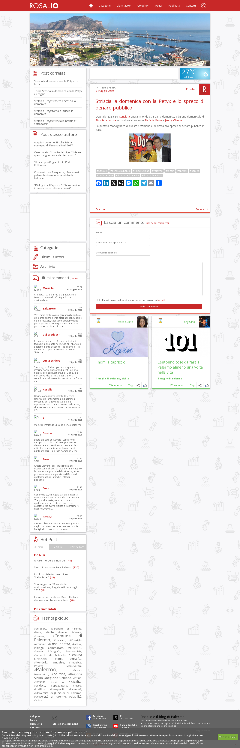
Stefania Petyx (153, 120)
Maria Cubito (125, 322)
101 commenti (178, 385)
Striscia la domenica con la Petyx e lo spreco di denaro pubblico (150, 104)
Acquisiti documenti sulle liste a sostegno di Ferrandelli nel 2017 (53, 144)
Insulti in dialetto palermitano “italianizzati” (51, 576)
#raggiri (170, 170)
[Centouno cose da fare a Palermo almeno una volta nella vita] (181, 342)
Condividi (200, 385)
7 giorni (58, 547)
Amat (38, 632)
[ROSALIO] (44, 5)
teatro (78, 685)
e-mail (187, 723)
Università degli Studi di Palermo (58, 693)
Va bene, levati (227, 737)
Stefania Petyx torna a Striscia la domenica (53, 112)
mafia (76, 658)
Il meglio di (164, 378)
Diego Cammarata (49, 648)
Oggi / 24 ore (77, 547)
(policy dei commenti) (158, 223)
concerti (60, 640)
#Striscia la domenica (127, 175)
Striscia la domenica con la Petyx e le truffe (56, 82)
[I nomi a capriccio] (119, 342)
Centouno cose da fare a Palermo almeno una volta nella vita (180, 367)
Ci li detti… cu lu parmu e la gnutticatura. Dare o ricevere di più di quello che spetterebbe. (55, 297)
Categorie (105, 5)
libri (59, 659)
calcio (63, 632)
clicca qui (49, 743)
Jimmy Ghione (173, 120)
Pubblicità (174, 5)
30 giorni (39, 547)
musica (76, 662)
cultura (77, 644)
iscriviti (162, 300)
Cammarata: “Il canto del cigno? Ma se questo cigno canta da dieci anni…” (57, 154)
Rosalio (190, 89)
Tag (192, 385)
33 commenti (116, 385)
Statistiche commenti (65, 724)
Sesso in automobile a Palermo (56, 567)
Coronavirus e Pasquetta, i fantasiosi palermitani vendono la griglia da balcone (56, 175)
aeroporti (41, 628)
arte (51, 632)
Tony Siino (188, 322)
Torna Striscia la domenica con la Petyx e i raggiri (58, 92)
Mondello (41, 662)
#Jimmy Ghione (141, 170)
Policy (158, 5)
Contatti (191, 5)
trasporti (58, 689)
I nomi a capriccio (110, 362)
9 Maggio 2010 (105, 90)
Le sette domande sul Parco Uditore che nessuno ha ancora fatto (56, 598)
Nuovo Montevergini (58, 666)
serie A (58, 682)
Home (91, 5)
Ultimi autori (124, 5)
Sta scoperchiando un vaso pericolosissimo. (58, 424)
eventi (39, 651)
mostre (59, 662)
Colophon (143, 5)
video (39, 700)
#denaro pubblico (120, 170)
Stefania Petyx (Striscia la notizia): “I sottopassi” (55, 122)
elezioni (75, 647)
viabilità (76, 697)
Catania (77, 632)
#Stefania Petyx (105, 175)
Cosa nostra (60, 644)
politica (59, 674)
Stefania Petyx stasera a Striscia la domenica (55, 102)
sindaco (40, 685)
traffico (40, 689)
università (76, 689)
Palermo (101, 209)
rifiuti (78, 678)
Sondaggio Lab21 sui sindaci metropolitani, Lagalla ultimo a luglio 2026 (56, 587)
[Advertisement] (120, 39)
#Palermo (157, 170)
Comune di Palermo (58, 637)
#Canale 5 (102, 170)
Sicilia (125, 378)
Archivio (47, 266)
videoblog (172, 726)
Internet (40, 655)
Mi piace (206, 385)
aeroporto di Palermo (66, 628)
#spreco (194, 170)
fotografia (55, 651)
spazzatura (60, 685)
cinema (40, 636)
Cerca (203, 5)
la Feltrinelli (57, 655)
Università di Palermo (51, 696)
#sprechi (182, 170)
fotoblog (151, 726)
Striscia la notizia (106, 120)
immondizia (74, 651)
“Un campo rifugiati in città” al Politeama (52, 163)
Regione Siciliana (59, 678)
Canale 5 (124, 116)
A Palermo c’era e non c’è (53, 560)
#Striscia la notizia (152, 175)
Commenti (202, 209)
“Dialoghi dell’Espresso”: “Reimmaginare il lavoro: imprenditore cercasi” (58, 186)
